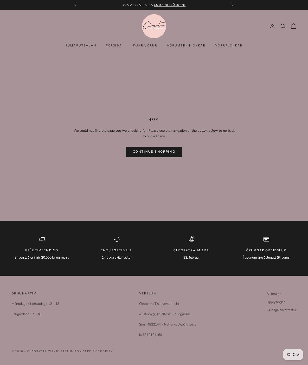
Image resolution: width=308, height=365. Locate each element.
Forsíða (114, 45)
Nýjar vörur (144, 45)
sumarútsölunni (170, 5)
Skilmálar (274, 294)
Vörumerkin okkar (186, 45)
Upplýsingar (276, 302)
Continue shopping (154, 152)
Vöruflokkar (229, 45)
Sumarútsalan (80, 45)
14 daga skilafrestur (281, 310)
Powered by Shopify (94, 351)
